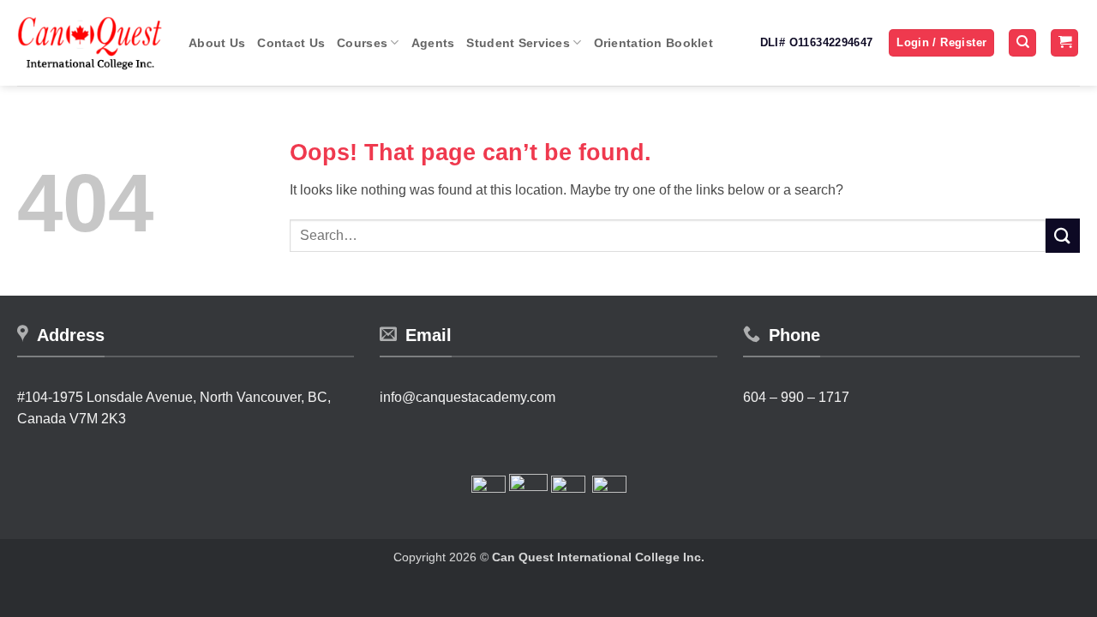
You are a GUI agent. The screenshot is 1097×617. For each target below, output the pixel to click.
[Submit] (1063, 235)
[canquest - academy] (90, 42)
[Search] (1022, 43)
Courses (362, 43)
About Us (217, 43)
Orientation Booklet (653, 43)
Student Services (518, 43)
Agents (433, 43)
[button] (941, 43)
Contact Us (291, 43)
